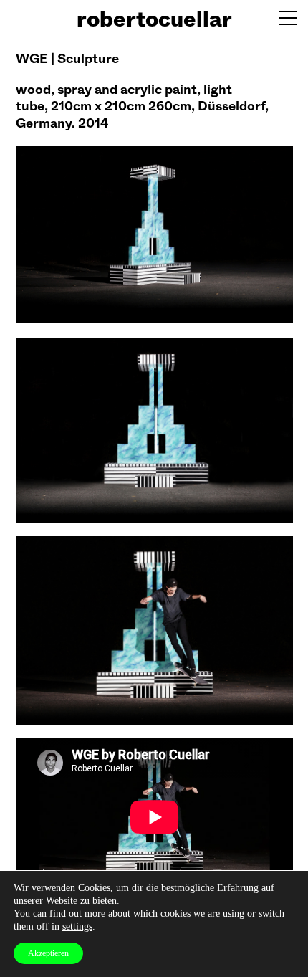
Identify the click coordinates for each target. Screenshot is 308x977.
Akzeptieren (48, 953)
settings (77, 926)
